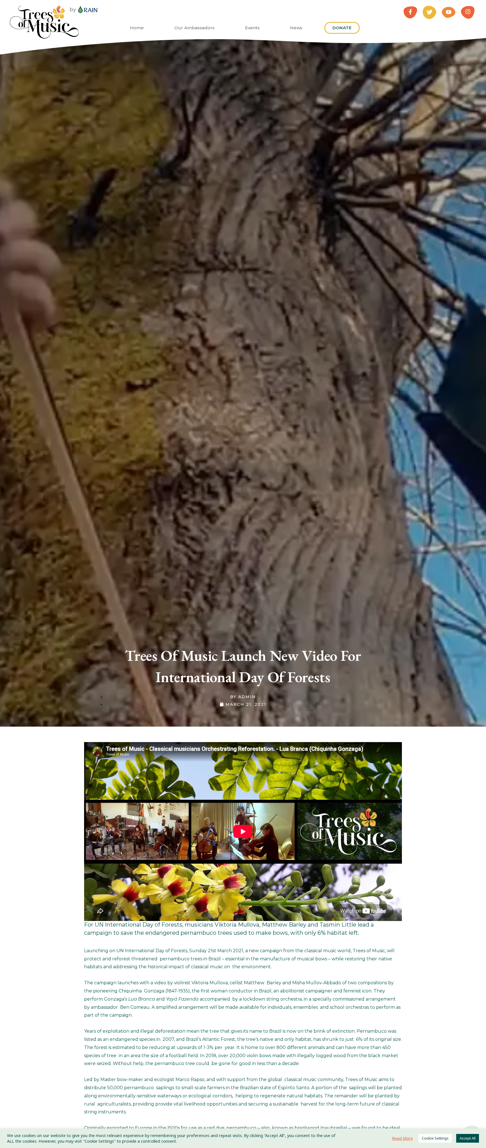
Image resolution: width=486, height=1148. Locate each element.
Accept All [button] (468, 1138)
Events (252, 27)
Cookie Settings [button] (435, 1138)
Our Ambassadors (194, 27)
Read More (402, 1138)
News (296, 27)
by (72, 9)
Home (137, 27)
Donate (342, 27)
